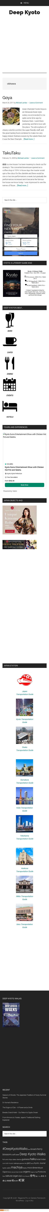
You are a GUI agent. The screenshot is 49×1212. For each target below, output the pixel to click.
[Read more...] (29, 139)
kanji (32, 1163)
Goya (7, 97)
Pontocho (42, 1172)
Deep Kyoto (24, 12)
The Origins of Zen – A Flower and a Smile (17, 1107)
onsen (21, 1172)
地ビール (38, 1176)
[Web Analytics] (4, 1210)
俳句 (32, 1175)
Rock (4, 1176)
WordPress (20, 1201)
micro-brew (32, 1167)
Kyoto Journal (39, 1163)
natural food (14, 1172)
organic (27, 1171)
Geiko (14, 1159)
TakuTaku (11, 152)
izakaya (16, 1163)
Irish (4, 1163)
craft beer (15, 1155)
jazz (29, 1163)
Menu (26, 3)
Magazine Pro (23, 1198)
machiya (16, 1167)
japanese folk (23, 1163)
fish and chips (7, 1159)
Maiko (25, 1168)
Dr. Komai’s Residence (10, 1102)
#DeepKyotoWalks (15, 1149)
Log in (27, 1201)
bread (33, 1149)
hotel (39, 1159)
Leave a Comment (36, 103)
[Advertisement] (24, 44)
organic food (34, 1172)
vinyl (20, 1176)
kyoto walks (7, 1168)
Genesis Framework (38, 1198)
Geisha (19, 1159)
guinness (26, 1159)
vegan (15, 1176)
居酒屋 (8, 1181)
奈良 (42, 1176)
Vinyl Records (26, 1176)
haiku (33, 1159)
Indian (43, 1159)
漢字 (17, 1181)
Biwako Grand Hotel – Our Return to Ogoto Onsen (20, 1112)
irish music (9, 1163)
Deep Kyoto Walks (33, 1154)
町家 (22, 1180)
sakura (8, 1176)
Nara (9, 1172)
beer (29, 1149)
